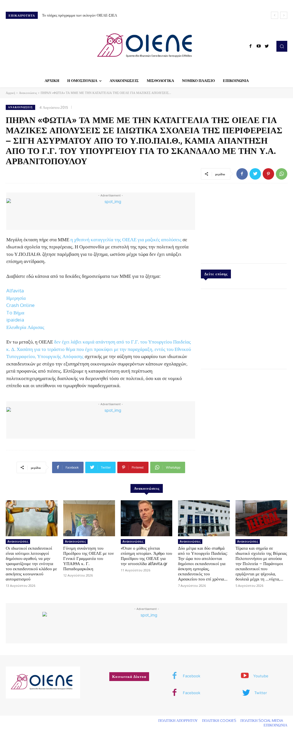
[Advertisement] (244, 222)
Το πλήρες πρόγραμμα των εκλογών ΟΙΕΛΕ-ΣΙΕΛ (79, 15)
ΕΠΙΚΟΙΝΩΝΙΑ (275, 725)
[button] (281, 46)
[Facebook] (251, 46)
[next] (283, 15)
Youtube (260, 676)
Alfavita (15, 291)
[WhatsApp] (281, 174)
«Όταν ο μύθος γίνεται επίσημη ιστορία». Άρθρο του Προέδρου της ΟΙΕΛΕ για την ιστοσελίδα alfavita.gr (146, 555)
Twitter (260, 692)
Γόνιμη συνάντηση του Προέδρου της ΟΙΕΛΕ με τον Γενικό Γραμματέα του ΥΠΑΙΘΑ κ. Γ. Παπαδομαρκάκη (88, 558)
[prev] (274, 15)
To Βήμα (15, 313)
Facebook (191, 676)
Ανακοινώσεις (28, 93)
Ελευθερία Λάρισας (25, 327)
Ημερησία (16, 298)
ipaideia (15, 320)
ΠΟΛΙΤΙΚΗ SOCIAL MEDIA (261, 720)
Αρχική (10, 93)
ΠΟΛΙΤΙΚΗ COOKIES (219, 720)
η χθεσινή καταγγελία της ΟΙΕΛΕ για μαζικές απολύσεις (125, 239)
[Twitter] (267, 46)
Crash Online (20, 305)
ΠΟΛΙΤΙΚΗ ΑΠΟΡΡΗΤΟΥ (178, 720)
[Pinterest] (268, 174)
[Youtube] (259, 46)
